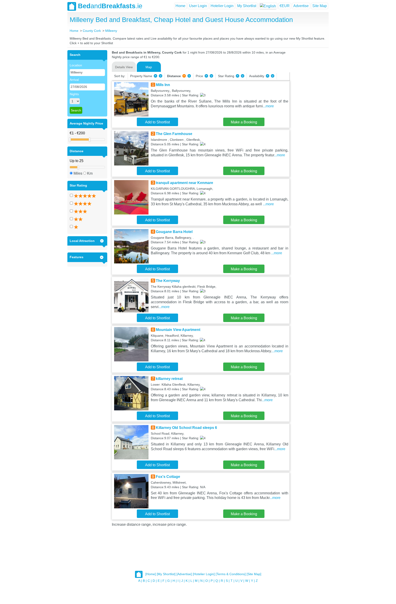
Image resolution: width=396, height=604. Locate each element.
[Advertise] (184, 574)
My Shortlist (246, 6)
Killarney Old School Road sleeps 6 (186, 428)
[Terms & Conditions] (231, 574)
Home (180, 6)
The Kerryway (168, 281)
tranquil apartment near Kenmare (184, 183)
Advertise (301, 6)
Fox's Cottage (168, 477)
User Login (198, 6)
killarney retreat (169, 379)
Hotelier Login (222, 6)
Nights (74, 94)
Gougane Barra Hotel (174, 232)
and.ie (110, 6)
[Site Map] (254, 574)
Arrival (74, 79)
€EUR (285, 6)
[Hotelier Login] (204, 574)
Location (76, 65)
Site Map (319, 6)
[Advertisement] (308, 118)
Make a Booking (244, 122)
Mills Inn (163, 85)
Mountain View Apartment (178, 330)
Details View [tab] (124, 67)
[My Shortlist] (166, 574)
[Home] (150, 574)
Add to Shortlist (157, 122)
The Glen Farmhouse (174, 134)
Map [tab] (149, 67)
